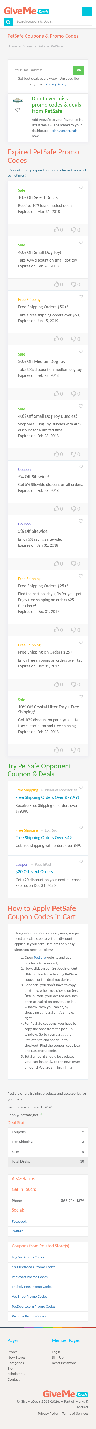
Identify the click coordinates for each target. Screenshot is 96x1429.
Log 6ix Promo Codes (28, 1257)
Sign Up (58, 1358)
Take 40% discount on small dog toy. (48, 260)
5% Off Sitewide (33, 531)
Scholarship (16, 1374)
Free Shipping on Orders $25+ (45, 652)
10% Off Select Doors (38, 197)
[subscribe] (78, 70)
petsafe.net (29, 1115)
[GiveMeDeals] (65, 1394)
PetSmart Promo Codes (30, 1277)
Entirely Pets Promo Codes (32, 1287)
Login (56, 1352)
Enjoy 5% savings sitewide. (40, 540)
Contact (14, 1380)
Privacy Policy (56, 84)
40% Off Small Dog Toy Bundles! (47, 416)
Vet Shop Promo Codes (29, 1297)
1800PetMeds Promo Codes (33, 1267)
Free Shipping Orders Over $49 (44, 838)
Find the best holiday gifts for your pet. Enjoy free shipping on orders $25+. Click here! (50, 600)
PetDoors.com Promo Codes (33, 1307)
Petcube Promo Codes (29, 1316)
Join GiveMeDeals (63, 131)
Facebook (19, 1222)
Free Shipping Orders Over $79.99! (47, 797)
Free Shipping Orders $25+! (43, 586)
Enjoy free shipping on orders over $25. (50, 661)
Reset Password (64, 1363)
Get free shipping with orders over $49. (48, 846)
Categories (16, 1363)
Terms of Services (75, 1414)
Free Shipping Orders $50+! (43, 307)
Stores (12, 1352)
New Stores (16, 1358)
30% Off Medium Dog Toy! (42, 361)
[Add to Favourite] (81, 188)
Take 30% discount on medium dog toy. (50, 370)
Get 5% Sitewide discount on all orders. (50, 485)
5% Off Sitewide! (33, 477)
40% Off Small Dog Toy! (39, 252)
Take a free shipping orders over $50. (49, 315)
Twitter (17, 1231)
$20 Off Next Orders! (35, 872)
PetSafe (40, 958)
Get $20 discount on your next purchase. (49, 883)
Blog (11, 1369)
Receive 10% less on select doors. (45, 206)
